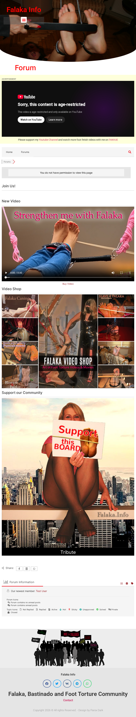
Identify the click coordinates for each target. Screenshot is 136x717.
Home (9, 152)
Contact (68, 700)
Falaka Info (24, 9)
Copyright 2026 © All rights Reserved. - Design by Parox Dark (68, 710)
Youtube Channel (48, 139)
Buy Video (68, 283)
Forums (25, 152)
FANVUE (113, 139)
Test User (41, 591)
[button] (24, 20)
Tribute (68, 552)
